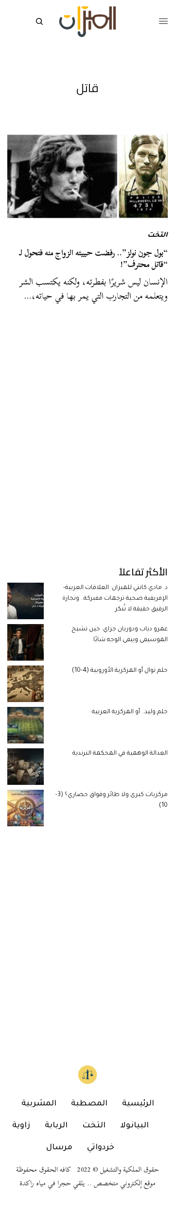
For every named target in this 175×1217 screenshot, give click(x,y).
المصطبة (89, 1104)
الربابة (56, 1126)
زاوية (21, 1126)
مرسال (59, 1147)
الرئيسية (138, 1104)
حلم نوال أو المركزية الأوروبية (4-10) (120, 670)
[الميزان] (87, 21)
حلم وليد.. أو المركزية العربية (130, 712)
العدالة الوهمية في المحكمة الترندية (120, 753)
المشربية (38, 1104)
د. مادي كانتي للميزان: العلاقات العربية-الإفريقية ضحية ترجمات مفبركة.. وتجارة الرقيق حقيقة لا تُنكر (115, 599)
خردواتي (100, 1147)
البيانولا (134, 1126)
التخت (157, 236)
